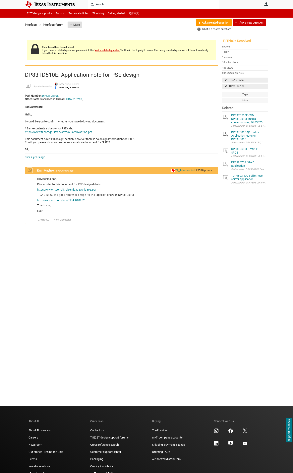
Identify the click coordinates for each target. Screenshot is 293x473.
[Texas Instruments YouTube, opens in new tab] (245, 444)
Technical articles (78, 13)
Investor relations (39, 466)
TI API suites (159, 430)
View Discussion (63, 219)
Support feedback (289, 430)
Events (33, 459)
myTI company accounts (167, 437)
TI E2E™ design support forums (109, 437)
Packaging (96, 459)
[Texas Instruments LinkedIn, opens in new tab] (216, 444)
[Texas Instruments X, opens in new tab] (245, 432)
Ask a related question (215, 22)
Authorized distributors (166, 459)
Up (38, 221)
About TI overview (40, 430)
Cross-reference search (104, 444)
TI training (98, 13)
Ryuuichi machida (42, 86)
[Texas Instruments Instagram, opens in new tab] (216, 432)
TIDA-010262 (236, 79)
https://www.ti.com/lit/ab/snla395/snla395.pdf (66, 189)
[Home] (53, 4)
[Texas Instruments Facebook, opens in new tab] (230, 432)
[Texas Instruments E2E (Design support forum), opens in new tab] (230, 444)
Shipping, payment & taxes (168, 444)
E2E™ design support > (39, 13)
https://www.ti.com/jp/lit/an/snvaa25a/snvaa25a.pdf (58, 132)
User (266, 4)
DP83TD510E (236, 86)
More (76, 24)
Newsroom (35, 444)
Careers (33, 437)
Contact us (97, 430)
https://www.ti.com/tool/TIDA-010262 (61, 200)
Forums (60, 13)
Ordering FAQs (161, 451)
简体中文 (134, 13)
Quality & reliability (101, 466)
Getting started (116, 13)
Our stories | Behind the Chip (46, 451)
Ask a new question (251, 22)
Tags (245, 94)
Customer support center (105, 451)
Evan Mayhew (46, 170)
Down (48, 221)
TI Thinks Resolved (237, 41)
